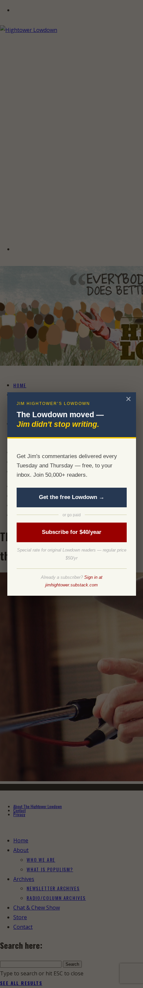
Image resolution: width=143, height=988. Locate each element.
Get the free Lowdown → (71, 497)
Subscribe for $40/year (71, 532)
